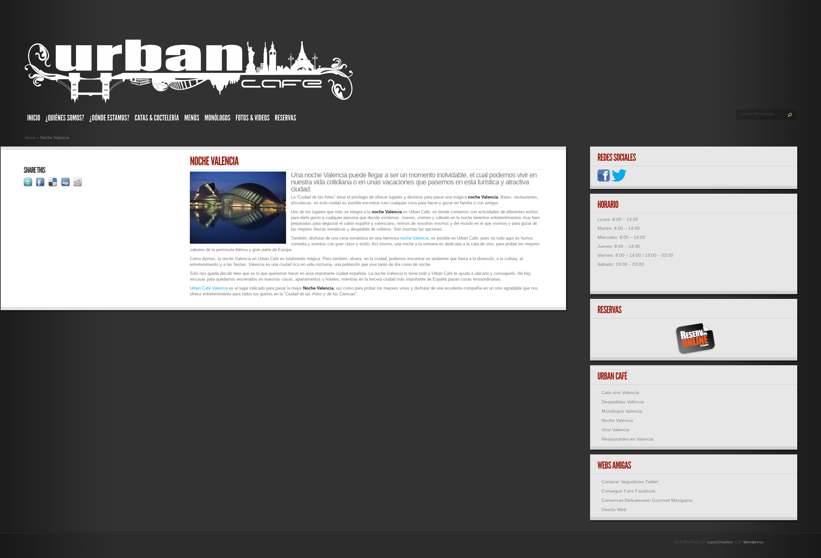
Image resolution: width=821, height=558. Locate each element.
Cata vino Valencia (620, 392)
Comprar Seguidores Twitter (630, 481)
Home (30, 137)
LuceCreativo (719, 542)
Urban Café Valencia (209, 288)
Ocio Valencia (615, 429)
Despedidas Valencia (623, 401)
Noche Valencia (617, 420)
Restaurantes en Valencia (628, 439)
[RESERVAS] (285, 119)
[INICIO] (34, 119)
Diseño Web (614, 509)
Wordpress (753, 542)
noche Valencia (414, 238)
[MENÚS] (192, 119)
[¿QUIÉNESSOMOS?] (65, 119)
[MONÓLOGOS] (217, 119)
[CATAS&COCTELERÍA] (157, 119)
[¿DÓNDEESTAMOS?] (109, 119)
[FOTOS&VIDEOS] (252, 119)
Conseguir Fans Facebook (629, 491)
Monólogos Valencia (622, 411)
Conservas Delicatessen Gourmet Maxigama (647, 500)
